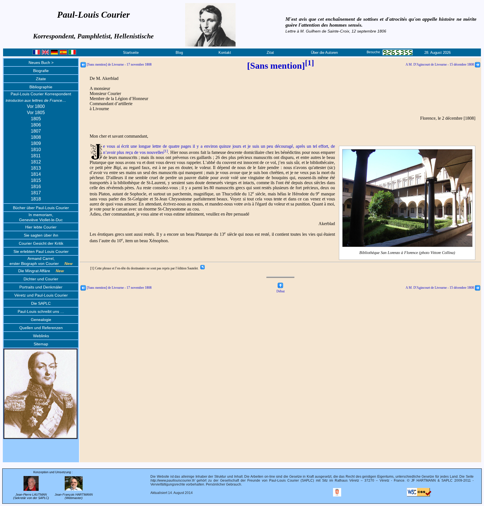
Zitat (270, 52)
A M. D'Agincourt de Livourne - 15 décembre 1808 (440, 64)
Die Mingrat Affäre (41, 271)
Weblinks (41, 336)
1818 (36, 199)
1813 (36, 168)
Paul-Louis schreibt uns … (41, 311)
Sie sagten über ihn (41, 235)
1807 (36, 131)
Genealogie (41, 319)
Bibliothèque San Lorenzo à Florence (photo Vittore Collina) (407, 253)
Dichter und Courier (41, 279)
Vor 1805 (36, 112)
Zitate (41, 79)
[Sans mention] (280, 66)
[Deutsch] (54, 53)
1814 (36, 174)
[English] (45, 53)
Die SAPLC (41, 303)
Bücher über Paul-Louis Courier (41, 207)
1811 (36, 155)
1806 (36, 125)
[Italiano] (72, 53)
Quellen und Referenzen (41, 327)
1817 (36, 192)
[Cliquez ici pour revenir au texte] (202, 268)
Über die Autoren (324, 52)
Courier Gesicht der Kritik (41, 243)
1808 (36, 137)
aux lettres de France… (36, 100)
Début (280, 291)
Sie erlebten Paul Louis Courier (41, 251)
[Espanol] (63, 53)
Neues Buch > (41, 62)
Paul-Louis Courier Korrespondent (41, 94)
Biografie (41, 70)
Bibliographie (40, 87)
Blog (179, 52)
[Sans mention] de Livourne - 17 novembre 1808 (119, 64)
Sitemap (41, 344)
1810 (36, 149)
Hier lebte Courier (41, 227)
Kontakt (224, 52)
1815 (36, 180)
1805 (36, 118)
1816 (36, 186)
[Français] (36, 53)
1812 (36, 162)
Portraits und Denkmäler (40, 287)
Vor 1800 (36, 106)
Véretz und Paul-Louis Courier (41, 295)
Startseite (131, 52)
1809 (36, 143)
